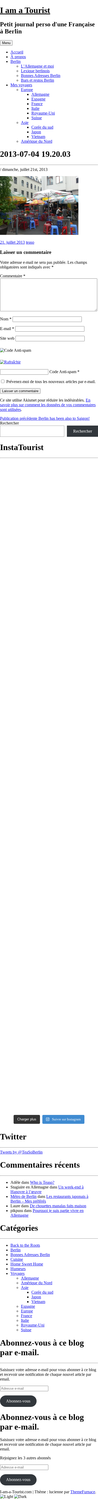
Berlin (15, 61)
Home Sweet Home (26, 1264)
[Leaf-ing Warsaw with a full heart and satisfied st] (49, 1091)
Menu (6, 43)
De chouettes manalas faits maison (58, 1206)
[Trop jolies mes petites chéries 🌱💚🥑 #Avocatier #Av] (49, 1031)
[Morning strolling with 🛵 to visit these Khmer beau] (49, 730)
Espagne (38, 99)
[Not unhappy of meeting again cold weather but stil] (49, 853)
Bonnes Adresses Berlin (40, 75)
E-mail (7, 328)
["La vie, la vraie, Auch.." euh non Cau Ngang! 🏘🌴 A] (49, 579)
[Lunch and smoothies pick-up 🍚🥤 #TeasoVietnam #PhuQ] (49, 757)
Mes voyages (21, 85)
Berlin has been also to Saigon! (45, 418)
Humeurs (18, 1269)
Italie (35, 108)
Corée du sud (42, 127)
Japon (36, 132)
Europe (27, 89)
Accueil (16, 52)
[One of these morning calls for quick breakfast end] (49, 538)
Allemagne (40, 94)
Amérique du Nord (36, 141)
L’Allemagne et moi (37, 66)
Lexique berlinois (35, 71)
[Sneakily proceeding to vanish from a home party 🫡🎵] (49, 477)
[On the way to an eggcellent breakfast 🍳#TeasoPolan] (49, 883)
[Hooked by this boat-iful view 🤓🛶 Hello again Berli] (49, 958)
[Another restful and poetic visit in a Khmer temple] (49, 509)
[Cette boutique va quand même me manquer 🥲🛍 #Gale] (49, 1007)
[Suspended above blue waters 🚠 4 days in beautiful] (49, 786)
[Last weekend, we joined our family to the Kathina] (49, 675)
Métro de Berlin (23, 1196)
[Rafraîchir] (10, 362)
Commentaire (12, 276)
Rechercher (9, 423)
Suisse (36, 118)
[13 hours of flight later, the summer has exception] (49, 820)
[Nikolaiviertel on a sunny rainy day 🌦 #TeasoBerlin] (49, 1057)
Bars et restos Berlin (37, 80)
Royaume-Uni (43, 113)
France (37, 103)
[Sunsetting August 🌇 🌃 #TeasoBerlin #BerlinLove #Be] (49, 907)
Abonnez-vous (18, 1401)
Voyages (17, 1273)
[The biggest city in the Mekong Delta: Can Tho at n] (49, 621)
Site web (7, 338)
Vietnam (38, 136)
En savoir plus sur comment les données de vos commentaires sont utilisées (48, 405)
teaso (30, 242)
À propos (18, 57)
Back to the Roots (25, 1245)
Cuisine (16, 1259)
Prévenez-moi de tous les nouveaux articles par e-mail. (51, 381)
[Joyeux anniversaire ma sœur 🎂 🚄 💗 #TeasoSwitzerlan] (49, 981)
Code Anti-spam (62, 371)
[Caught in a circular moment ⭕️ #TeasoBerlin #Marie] (49, 931)
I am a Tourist (25, 10)
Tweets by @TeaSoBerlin (21, 1152)
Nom (5, 319)
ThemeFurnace (82, 1492)
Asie (24, 122)
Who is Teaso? (42, 1182)
